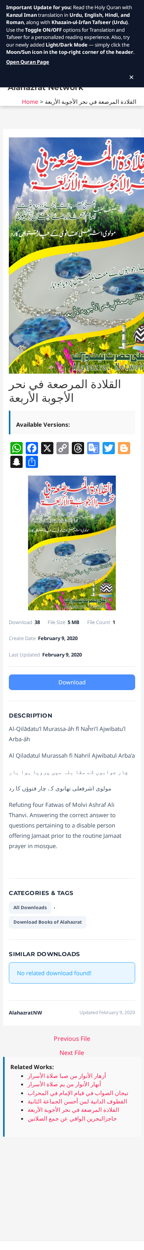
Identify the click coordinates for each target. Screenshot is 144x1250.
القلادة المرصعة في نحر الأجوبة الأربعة (73, 1109)
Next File (72, 1053)
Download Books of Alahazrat (47, 922)
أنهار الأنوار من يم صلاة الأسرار (64, 1084)
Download (72, 682)
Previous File (72, 1038)
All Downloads (30, 907)
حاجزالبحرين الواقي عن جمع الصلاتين (72, 1118)
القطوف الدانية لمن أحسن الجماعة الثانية (77, 1101)
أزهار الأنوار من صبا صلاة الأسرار (67, 1075)
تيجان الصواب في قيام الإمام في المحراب (78, 1093)
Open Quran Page (27, 61)
